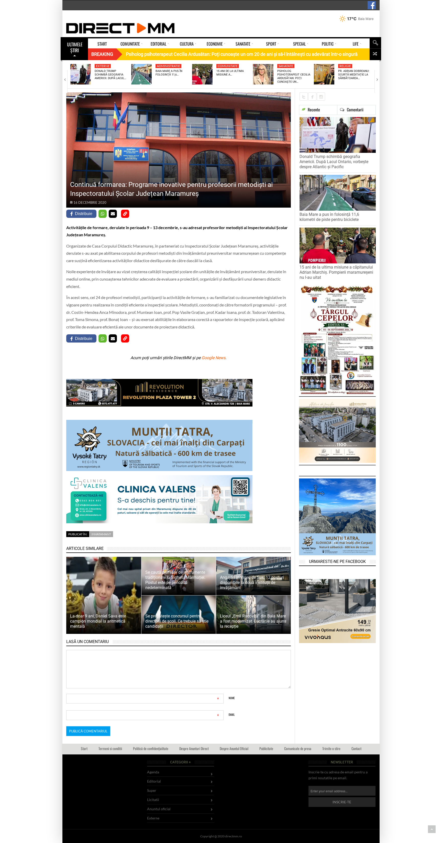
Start (84, 748)
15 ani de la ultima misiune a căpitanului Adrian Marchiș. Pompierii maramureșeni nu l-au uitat (336, 272)
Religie (345, 66)
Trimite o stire (331, 748)
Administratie (168, 66)
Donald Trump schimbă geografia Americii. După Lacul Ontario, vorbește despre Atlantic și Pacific (334, 161)
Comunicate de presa (297, 748)
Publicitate (266, 748)
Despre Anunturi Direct (194, 748)
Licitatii (153, 799)
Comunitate (228, 66)
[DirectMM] (120, 28)
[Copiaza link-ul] (125, 214)
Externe (102, 66)
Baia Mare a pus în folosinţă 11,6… (169, 72)
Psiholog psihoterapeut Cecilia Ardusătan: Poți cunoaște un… (293, 76)
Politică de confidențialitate (150, 748)
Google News (213, 357)
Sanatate (286, 66)
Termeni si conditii (110, 748)
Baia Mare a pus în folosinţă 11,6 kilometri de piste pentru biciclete (329, 217)
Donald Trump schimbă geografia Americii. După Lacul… (110, 74)
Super (151, 790)
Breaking (102, 54)
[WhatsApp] (102, 214)
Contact (356, 748)
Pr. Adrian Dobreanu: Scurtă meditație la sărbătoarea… (353, 74)
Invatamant (101, 534)
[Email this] (113, 214)
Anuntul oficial (159, 809)
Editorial (154, 781)
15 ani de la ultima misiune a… (230, 72)
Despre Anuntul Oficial (234, 748)
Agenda (153, 772)
